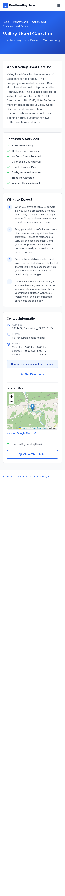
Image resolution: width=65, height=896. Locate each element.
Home (6, 21)
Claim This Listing (34, 454)
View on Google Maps (20, 433)
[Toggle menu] (59, 5)
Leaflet (25, 427)
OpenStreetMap (39, 427)
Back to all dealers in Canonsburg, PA (28, 476)
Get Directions (34, 374)
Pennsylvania (21, 21)
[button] (32, 407)
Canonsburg (39, 21)
